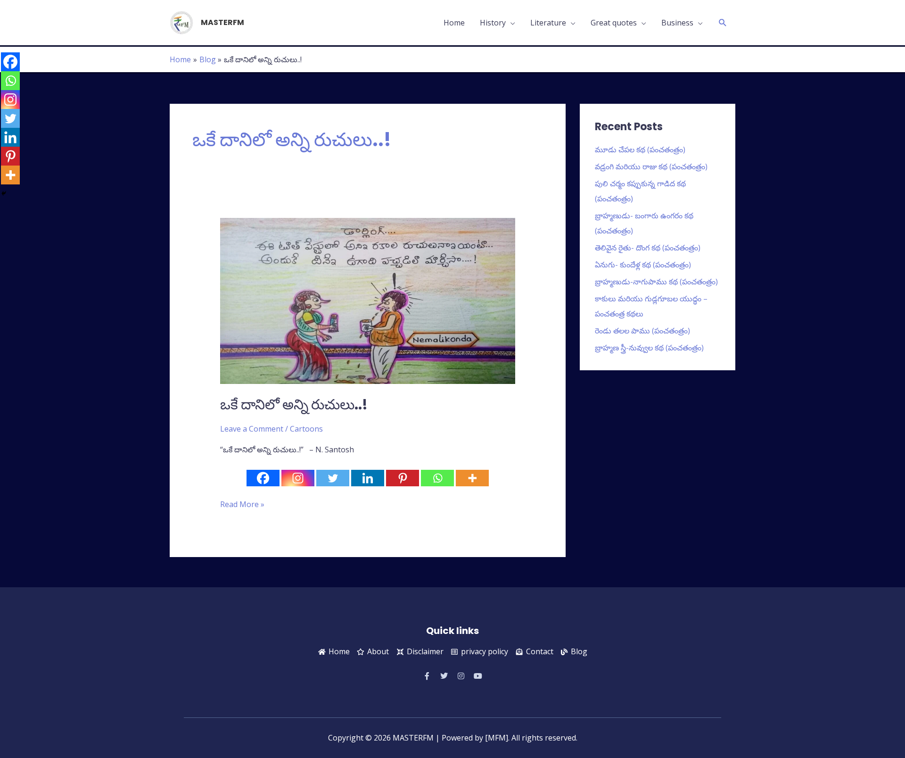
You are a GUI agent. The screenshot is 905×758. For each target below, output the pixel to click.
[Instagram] (297, 478)
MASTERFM (222, 22)
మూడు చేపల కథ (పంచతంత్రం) (640, 149)
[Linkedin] (367, 478)
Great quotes (614, 22)
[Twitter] (332, 478)
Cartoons (306, 429)
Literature (548, 22)
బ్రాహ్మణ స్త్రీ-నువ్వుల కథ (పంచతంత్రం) (649, 347)
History (493, 22)
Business (677, 22)
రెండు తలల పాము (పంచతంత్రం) (642, 330)
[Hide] (4, 193)
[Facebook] (263, 478)
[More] (472, 478)
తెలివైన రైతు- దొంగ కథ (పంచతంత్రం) (647, 247)
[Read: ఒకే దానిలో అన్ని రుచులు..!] (368, 300)
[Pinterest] (402, 478)
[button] (723, 23)
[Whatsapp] (437, 478)
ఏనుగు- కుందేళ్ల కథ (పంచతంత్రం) (643, 264)
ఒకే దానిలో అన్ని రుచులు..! (294, 404)
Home (454, 22)
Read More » (242, 504)
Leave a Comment (251, 429)
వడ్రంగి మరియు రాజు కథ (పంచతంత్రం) (651, 166)
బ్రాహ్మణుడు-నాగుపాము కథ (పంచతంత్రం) (656, 281)
